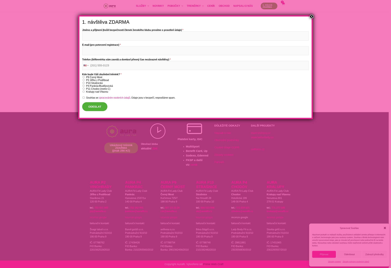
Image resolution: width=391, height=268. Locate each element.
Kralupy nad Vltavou (97, 91)
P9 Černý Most (94, 77)
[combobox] (85, 65)
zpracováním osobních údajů (114, 97)
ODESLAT (94, 106)
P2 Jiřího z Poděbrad (97, 80)
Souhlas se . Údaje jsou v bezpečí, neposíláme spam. (130, 97)
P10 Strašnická (94, 83)
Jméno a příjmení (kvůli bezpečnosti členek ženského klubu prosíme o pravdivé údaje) (132, 30)
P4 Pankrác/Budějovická (99, 86)
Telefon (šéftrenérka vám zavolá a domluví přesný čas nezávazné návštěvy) (126, 59)
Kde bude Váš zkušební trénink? (101, 74)
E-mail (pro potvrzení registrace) (101, 45)
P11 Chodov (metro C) (98, 89)
